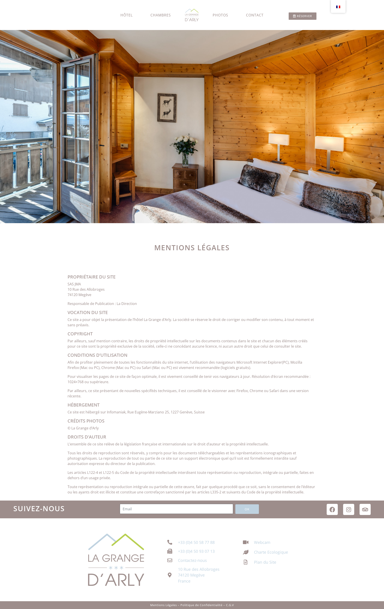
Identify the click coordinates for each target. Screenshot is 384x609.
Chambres (160, 15)
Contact (255, 15)
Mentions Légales (163, 605)
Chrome (108, 367)
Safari (146, 367)
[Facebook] (332, 509)
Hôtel (126, 15)
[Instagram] (348, 509)
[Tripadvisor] (365, 509)
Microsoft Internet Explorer (259, 362)
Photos (220, 15)
